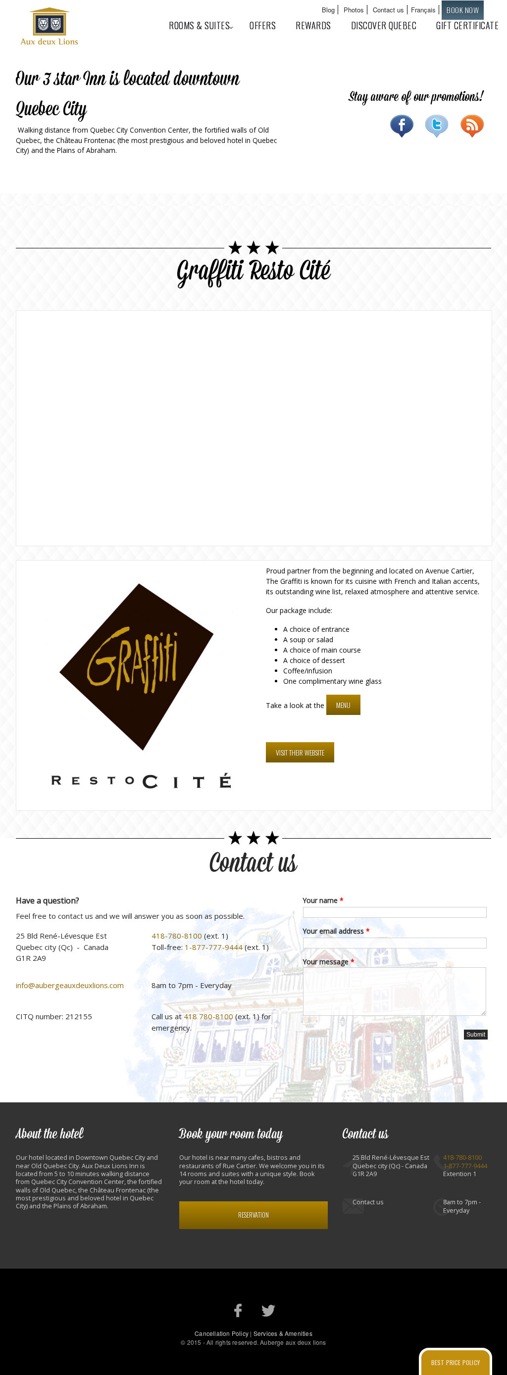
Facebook (401, 126)
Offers (263, 25)
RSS (472, 126)
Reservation (253, 1215)
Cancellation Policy (222, 1333)
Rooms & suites (194, 25)
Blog (328, 9)
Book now (463, 10)
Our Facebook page (238, 1310)
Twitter (437, 126)
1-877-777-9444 (214, 947)
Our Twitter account (268, 1310)
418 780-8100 (208, 1016)
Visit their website (300, 752)
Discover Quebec (384, 25)
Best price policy (455, 1362)
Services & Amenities (283, 1333)
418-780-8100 (177, 936)
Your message (329, 961)
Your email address (336, 931)
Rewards (313, 25)
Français (423, 9)
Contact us (388, 9)
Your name (323, 900)
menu (343, 705)
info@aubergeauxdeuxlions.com (70, 985)
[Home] (50, 27)
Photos (354, 9)
